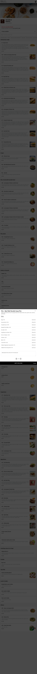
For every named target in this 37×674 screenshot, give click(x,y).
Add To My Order (18, 363)
